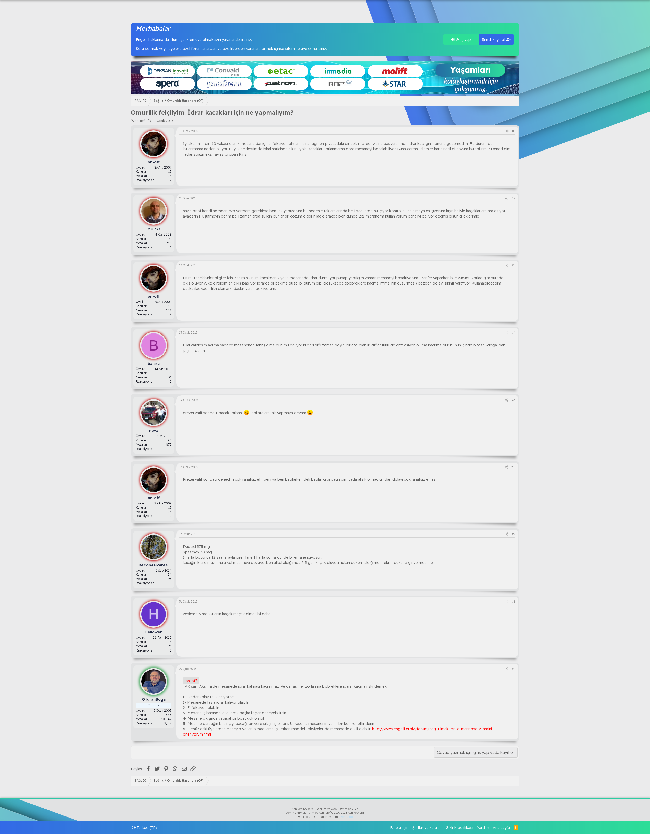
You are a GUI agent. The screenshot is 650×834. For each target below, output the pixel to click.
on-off (140, 121)
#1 (513, 131)
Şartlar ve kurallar (427, 827)
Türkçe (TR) (146, 827)
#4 (513, 333)
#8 (513, 601)
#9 (513, 669)
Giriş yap (463, 39)
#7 (513, 534)
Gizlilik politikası (459, 827)
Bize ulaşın (399, 827)
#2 (513, 198)
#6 (513, 467)
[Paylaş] (507, 131)
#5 (513, 400)
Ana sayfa (501, 827)
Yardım (483, 827)
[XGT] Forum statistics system (325, 817)
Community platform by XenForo (325, 812)
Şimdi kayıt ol (494, 39)
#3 (513, 265)
